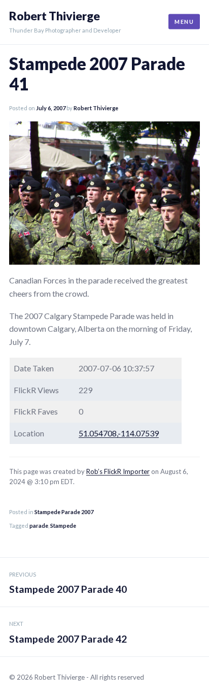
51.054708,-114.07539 (119, 433)
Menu (184, 21)
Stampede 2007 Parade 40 (68, 583)
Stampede (63, 525)
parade (38, 525)
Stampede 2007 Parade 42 (68, 632)
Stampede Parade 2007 (63, 512)
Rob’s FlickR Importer (118, 471)
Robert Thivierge (54, 16)
